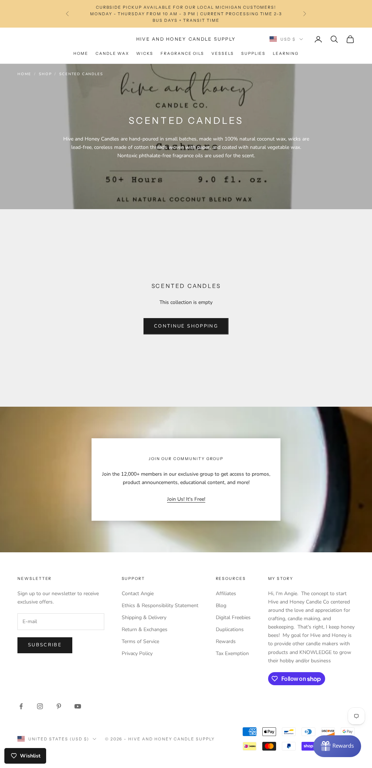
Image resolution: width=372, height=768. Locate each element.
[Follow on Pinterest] (58, 706)
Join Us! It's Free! (186, 499)
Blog (221, 605)
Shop (45, 74)
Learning (286, 53)
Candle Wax (112, 53)
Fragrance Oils (182, 53)
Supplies (253, 53)
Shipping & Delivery (144, 617)
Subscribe (45, 645)
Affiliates (226, 593)
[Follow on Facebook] (21, 706)
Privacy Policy (137, 653)
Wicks (144, 53)
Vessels (222, 53)
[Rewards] (337, 746)
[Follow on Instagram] (40, 706)
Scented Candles (81, 74)
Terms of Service (140, 641)
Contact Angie (138, 593)
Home (80, 53)
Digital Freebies (233, 617)
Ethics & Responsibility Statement (160, 605)
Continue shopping (186, 326)
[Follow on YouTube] (77, 706)
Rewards (226, 641)
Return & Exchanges (144, 629)
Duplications (230, 629)
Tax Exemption (232, 653)
